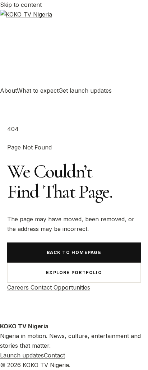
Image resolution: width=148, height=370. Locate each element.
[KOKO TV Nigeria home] (74, 48)
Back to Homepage (74, 252)
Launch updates (22, 355)
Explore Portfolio (74, 272)
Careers (19, 287)
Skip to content (21, 4)
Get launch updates (85, 90)
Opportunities (72, 287)
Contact (42, 287)
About (8, 90)
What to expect (38, 90)
